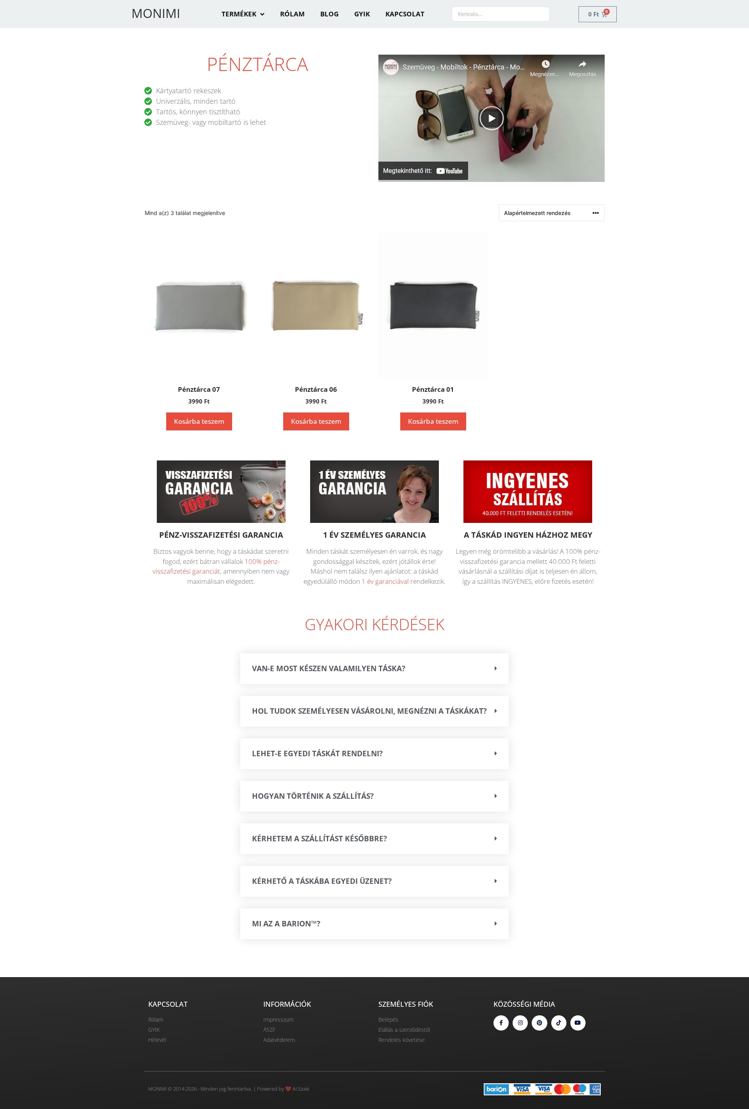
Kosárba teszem (199, 421)
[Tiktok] (558, 1023)
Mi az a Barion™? (286, 924)
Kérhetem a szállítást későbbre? (319, 839)
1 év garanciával (385, 581)
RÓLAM (292, 13)
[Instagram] (520, 1023)
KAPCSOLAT (404, 13)
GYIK (362, 13)
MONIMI (155, 13)
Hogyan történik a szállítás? (313, 796)
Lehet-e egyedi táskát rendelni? (317, 753)
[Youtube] (578, 1023)
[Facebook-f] (501, 1023)
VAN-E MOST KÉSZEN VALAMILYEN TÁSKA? (328, 668)
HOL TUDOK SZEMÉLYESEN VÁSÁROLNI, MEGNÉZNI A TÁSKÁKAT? (369, 711)
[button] (491, 118)
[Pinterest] (539, 1023)
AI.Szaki (301, 1088)
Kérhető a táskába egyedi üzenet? (322, 881)
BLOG (329, 13)
